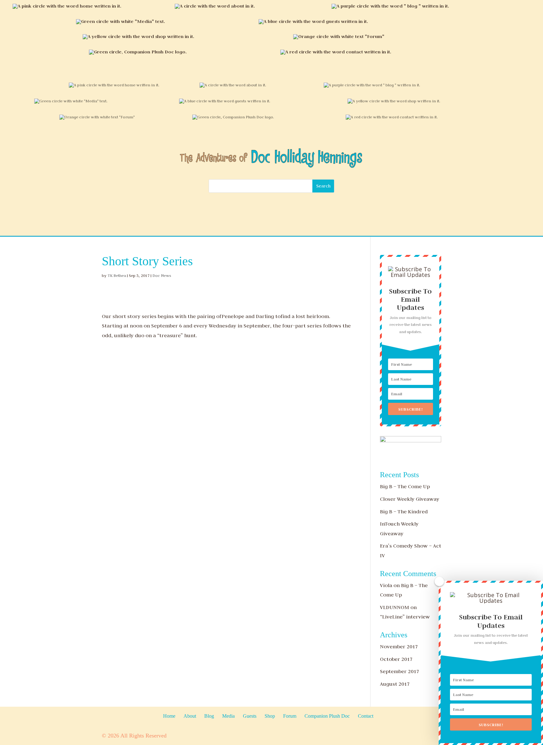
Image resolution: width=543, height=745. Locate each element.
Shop (270, 716)
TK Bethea (116, 275)
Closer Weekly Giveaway (409, 499)
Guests (249, 716)
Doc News (161, 275)
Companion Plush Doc (327, 716)
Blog (209, 716)
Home (169, 716)
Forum (289, 716)
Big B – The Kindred (404, 511)
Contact (365, 716)
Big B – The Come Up (405, 486)
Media (228, 716)
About (190, 716)
